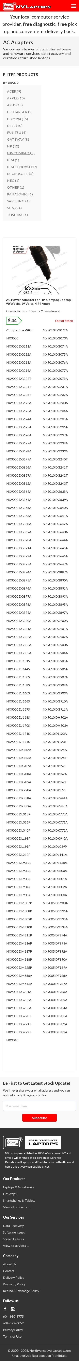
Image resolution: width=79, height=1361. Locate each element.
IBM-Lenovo (22, 167)
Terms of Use (12, 1336)
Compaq (17, 119)
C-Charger (19, 112)
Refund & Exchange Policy (21, 1291)
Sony (14, 208)
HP (13, 146)
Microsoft (20, 173)
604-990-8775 (13, 1316)
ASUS (15, 105)
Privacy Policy (13, 1330)
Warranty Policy (14, 1284)
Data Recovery (13, 1225)
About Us (9, 1264)
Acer (14, 91)
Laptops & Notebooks (18, 1187)
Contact (8, 1271)
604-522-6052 (13, 1323)
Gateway (18, 139)
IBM (13, 160)
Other (15, 187)
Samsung (18, 201)
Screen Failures (13, 1239)
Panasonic (20, 194)
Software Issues (14, 1232)
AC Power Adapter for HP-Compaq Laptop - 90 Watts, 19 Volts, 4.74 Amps (39, 301)
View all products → (17, 1207)
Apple (16, 98)
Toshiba (17, 215)
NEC (13, 180)
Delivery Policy (13, 1277)
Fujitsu (17, 132)
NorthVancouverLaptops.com (50, 1350)
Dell (14, 125)
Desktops (10, 1194)
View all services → (16, 1245)
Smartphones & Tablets (19, 1200)
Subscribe (39, 1118)
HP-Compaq (20, 153)
